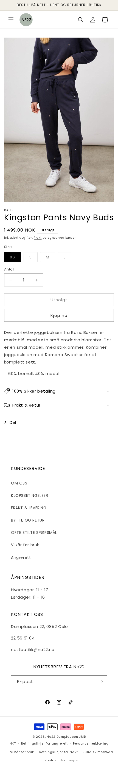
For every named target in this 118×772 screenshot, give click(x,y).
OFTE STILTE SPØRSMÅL (34, 532)
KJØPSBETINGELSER (29, 495)
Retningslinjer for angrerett (44, 743)
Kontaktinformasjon (62, 760)
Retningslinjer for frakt (58, 752)
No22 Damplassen (62, 736)
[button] (11, 20)
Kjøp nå (59, 315)
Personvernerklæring (90, 743)
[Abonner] (101, 681)
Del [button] (13, 422)
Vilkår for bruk (25, 545)
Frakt (38, 238)
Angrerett (21, 557)
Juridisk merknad (98, 752)
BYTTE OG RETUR (27, 520)
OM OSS (19, 483)
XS (15, 258)
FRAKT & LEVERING (29, 508)
